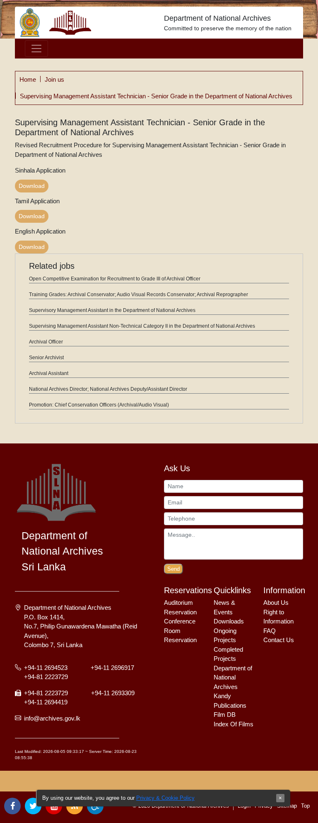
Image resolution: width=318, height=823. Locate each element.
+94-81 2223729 (46, 676)
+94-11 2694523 (46, 667)
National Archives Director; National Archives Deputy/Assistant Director (108, 389)
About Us (276, 602)
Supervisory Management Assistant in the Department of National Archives (112, 310)
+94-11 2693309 (113, 692)
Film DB (225, 714)
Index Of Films (233, 724)
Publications (230, 705)
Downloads (229, 621)
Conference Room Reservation (180, 630)
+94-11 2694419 (45, 702)
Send (173, 569)
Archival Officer (46, 342)
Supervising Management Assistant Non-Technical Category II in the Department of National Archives (142, 326)
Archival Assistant (48, 373)
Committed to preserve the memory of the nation (228, 28)
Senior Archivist (46, 357)
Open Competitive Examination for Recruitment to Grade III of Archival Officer (114, 279)
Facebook (12, 806)
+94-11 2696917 (112, 667)
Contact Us (278, 639)
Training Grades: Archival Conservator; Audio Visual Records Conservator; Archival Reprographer (138, 294)
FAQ (269, 630)
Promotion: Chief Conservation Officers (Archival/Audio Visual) (99, 405)
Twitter (33, 806)
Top (305, 806)
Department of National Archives (217, 18)
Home (27, 79)
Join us (54, 79)
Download (32, 186)
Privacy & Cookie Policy (165, 798)
